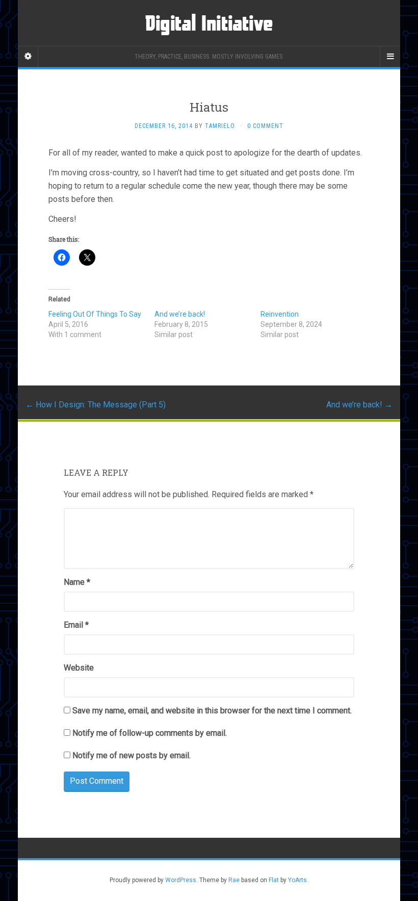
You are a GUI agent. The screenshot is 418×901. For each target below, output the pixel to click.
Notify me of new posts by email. (131, 755)
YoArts (297, 880)
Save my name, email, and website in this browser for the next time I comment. (212, 710)
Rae (234, 880)
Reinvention (279, 314)
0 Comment (265, 126)
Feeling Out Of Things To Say (94, 314)
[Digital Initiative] (209, 23)
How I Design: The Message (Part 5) (95, 404)
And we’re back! (179, 314)
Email (76, 625)
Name (77, 582)
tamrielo (220, 126)
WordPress (180, 880)
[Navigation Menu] (390, 56)
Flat (274, 880)
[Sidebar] (28, 56)
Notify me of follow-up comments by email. (149, 733)
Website (79, 668)
